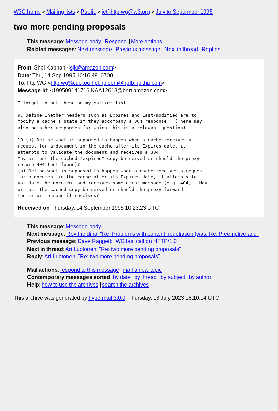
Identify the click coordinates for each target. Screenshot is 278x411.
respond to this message (89, 270)
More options (146, 41)
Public (88, 12)
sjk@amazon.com (91, 68)
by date (122, 277)
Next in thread (181, 49)
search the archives (125, 285)
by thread (145, 277)
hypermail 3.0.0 (106, 298)
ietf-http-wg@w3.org (126, 12)
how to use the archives (70, 285)
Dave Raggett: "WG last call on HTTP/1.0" (128, 241)
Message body (83, 41)
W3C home (27, 12)
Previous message (138, 49)
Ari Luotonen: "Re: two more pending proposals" (123, 249)
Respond (116, 41)
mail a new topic (142, 270)
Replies (211, 49)
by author (200, 277)
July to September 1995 (184, 12)
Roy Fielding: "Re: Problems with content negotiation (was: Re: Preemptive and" (162, 234)
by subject (173, 277)
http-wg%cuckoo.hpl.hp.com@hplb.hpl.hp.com (106, 83)
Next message (94, 49)
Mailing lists (60, 12)
